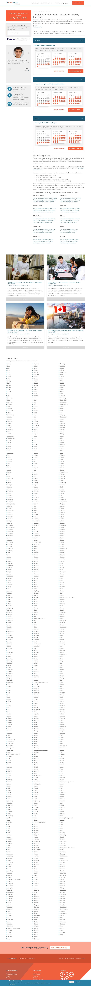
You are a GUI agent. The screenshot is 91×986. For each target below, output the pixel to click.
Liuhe (35, 627)
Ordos (35, 773)
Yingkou (62, 779)
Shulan (61, 406)
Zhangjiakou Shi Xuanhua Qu (67, 847)
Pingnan (36, 790)
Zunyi (61, 934)
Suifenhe (62, 429)
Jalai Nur (9, 936)
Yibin (61, 756)
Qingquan (36, 839)
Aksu (8, 366)
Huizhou (9, 915)
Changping (10, 497)
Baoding (9, 417)
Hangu (9, 809)
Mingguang (36, 692)
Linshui (35, 612)
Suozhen (62, 444)
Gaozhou (9, 733)
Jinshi (35, 451)
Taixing (62, 463)
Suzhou (62, 446)
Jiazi (35, 398)
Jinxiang (36, 453)
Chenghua (10, 525)
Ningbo (35, 762)
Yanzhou (62, 748)
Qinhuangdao (37, 849)
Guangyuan (10, 748)
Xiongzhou (62, 692)
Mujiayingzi (36, 714)
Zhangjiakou (63, 845)
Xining (61, 661)
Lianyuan (36, 563)
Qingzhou (36, 847)
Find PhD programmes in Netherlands (42, 222)
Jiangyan (36, 376)
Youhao (62, 796)
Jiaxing (35, 393)
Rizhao (35, 877)
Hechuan (9, 822)
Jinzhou (35, 455)
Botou (9, 470)
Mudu (35, 712)
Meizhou (36, 680)
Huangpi (9, 890)
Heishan (9, 835)
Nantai (35, 743)
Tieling (61, 497)
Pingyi (35, 796)
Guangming (10, 743)
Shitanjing (62, 385)
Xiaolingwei (63, 620)
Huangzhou (10, 898)
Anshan (9, 385)
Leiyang (36, 540)
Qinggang (36, 835)
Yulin (61, 809)
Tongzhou (62, 512)
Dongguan (10, 620)
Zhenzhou (62, 881)
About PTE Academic (46, 3)
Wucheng (62, 559)
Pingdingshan (37, 784)
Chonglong (10, 542)
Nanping (36, 741)
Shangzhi (36, 913)
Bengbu (9, 449)
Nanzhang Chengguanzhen (40, 750)
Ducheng (9, 639)
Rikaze (35, 875)
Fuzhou (9, 716)
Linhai (35, 599)
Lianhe (35, 555)
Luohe (35, 654)
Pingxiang (36, 794)
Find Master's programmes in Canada (69, 210)
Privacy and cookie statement (20, 983)
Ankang (9, 376)
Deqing (9, 601)
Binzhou (9, 459)
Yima (61, 773)
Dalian (9, 557)
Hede (8, 826)
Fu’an (8, 688)
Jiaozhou (36, 387)
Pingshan (36, 792)
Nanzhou (36, 752)
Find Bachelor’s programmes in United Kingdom (45, 198)
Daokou (9, 569)
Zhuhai (62, 915)
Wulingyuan (63, 572)
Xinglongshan (63, 654)
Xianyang (62, 616)
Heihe (8, 832)
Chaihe (9, 482)
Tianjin (61, 489)
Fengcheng (10, 669)
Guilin (8, 758)
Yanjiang (62, 737)
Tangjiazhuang (63, 472)
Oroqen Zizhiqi (37, 775)
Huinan (9, 913)
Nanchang (36, 718)
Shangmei (36, 902)
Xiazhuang (62, 631)
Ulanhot (62, 519)
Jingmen (36, 432)
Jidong (35, 400)
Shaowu (36, 928)
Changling (9, 495)
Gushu (9, 773)
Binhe (8, 457)
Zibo (61, 926)
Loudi (35, 642)
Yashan (62, 750)
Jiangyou (36, 381)
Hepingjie (9, 843)
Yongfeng (62, 794)
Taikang (62, 457)
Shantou (36, 922)
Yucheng (62, 801)
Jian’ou (35, 368)
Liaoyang (36, 572)
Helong (9, 837)
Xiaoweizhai (63, 627)
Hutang (9, 932)
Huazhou (9, 905)
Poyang (36, 805)
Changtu (9, 506)
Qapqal (35, 826)
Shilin (61, 374)
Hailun (9, 790)
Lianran (36, 559)
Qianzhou (36, 830)
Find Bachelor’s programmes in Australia (43, 239)
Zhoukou (62, 902)
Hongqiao (9, 858)
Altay (8, 368)
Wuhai (61, 565)
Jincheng (36, 423)
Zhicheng (62, 883)
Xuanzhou (62, 705)
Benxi (8, 451)
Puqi (35, 816)
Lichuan (36, 582)
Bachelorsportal (37, 973)
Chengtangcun (11, 527)
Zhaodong (62, 858)
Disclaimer (61, 958)
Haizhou (9, 796)
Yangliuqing (63, 726)
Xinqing (62, 669)
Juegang (36, 474)
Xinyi (61, 680)
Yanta (61, 741)
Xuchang (62, 707)
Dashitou (9, 578)
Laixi (35, 512)
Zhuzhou (62, 924)
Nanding (36, 722)
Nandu (35, 724)
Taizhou (62, 468)
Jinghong (36, 427)
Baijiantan (9, 402)
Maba (35, 667)
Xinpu (61, 667)
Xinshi (61, 671)
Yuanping (62, 799)
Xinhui (61, 659)
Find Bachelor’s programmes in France (70, 219)
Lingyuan (36, 597)
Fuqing (9, 699)
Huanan (9, 881)
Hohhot (9, 852)
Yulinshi (62, 811)
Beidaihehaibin (11, 438)
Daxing (9, 586)
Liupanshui (36, 629)
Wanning (62, 531)
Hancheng (10, 801)
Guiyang (9, 767)
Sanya (35, 892)
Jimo (35, 417)
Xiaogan (62, 618)
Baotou (9, 423)
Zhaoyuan (62, 866)
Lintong (36, 614)
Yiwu (61, 788)
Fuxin (8, 703)
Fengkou (9, 675)
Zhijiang (62, 888)
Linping (35, 605)
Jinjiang (35, 444)
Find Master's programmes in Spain (69, 241)
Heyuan (9, 847)
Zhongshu (62, 892)
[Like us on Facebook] (62, 974)
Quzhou (36, 871)
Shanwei (36, 924)
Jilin (34, 415)
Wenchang (62, 544)
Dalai (8, 552)
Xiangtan (62, 599)
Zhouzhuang (63, 907)
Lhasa (35, 548)
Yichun (61, 765)
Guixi (8, 765)
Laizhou (36, 516)
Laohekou (36, 533)
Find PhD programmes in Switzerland (42, 232)
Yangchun (62, 718)
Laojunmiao (37, 535)
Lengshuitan (37, 544)
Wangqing (62, 529)
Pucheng (36, 807)
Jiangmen (36, 372)
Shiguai (62, 368)
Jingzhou (36, 434)
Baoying (9, 425)
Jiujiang (35, 463)
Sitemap (83, 958)
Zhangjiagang (63, 841)
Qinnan (35, 852)
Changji (9, 489)
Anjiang (9, 374)
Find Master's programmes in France (69, 220)
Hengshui (9, 839)
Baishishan (10, 410)
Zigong (61, 928)
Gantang (9, 720)
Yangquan (62, 729)
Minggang (36, 690)
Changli (9, 493)
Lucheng (36, 650)
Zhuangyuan (63, 913)
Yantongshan (63, 746)
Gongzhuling (10, 741)
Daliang (9, 559)
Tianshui (62, 493)
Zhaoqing (62, 862)
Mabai (35, 669)
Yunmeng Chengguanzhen (66, 818)
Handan (9, 807)
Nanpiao (36, 739)
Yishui (61, 786)
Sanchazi (36, 883)
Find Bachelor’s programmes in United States (44, 208)
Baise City (9, 406)
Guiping (9, 760)
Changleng (10, 491)
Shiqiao (62, 383)
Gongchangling (11, 739)
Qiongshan (36, 860)
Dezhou (9, 605)
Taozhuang (63, 482)
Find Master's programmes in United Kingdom (44, 200)
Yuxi (61, 826)
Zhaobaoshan (63, 856)
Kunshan (36, 502)
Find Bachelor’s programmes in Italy (69, 229)
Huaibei (9, 869)
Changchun (10, 485)
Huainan (9, 877)
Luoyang (48, 11)
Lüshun (36, 665)
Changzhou (10, 510)
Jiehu (35, 402)
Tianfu (61, 487)
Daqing (9, 572)
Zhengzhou (37, 40)
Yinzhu (61, 784)
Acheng (9, 364)
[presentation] (8, 53)
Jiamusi (35, 366)
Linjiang (36, 601)
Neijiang (36, 756)
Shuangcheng (63, 400)
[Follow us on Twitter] (62, 979)
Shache (36, 894)
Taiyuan (36, 118)
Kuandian (36, 497)
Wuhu (61, 569)
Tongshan (62, 510)
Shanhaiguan (37, 915)
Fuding (9, 690)
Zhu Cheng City (64, 909)
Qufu (35, 866)
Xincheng (62, 644)
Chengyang (10, 529)
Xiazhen (62, 629)
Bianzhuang (10, 453)
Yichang (62, 758)
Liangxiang (36, 552)
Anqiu (8, 383)
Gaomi (9, 726)
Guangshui (10, 746)
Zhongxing (62, 896)
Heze (8, 849)
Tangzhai (62, 478)
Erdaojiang (10, 652)
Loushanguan (37, 644)
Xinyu (61, 682)
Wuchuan (62, 561)
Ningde (35, 765)
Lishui (35, 625)
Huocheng (10, 926)
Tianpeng (62, 491)
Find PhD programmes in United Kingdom (43, 201)
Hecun (9, 824)
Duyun (9, 646)
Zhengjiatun (63, 873)
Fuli (8, 695)
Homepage (36, 11)
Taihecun (62, 455)
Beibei (9, 434)
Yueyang (62, 807)
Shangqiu (36, 905)
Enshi (8, 650)
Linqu (35, 610)
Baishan (9, 408)
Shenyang (62, 364)
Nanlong (36, 733)
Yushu (61, 822)
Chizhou (9, 540)
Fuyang (9, 705)
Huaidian (9, 873)
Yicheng (62, 760)
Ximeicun (62, 642)
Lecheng (36, 538)
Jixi (34, 472)
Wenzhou (62, 555)
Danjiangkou (10, 565)
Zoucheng (62, 932)
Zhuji (61, 917)
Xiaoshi (62, 625)
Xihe (61, 637)
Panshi (35, 779)
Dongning (9, 629)
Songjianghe (63, 417)
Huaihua (9, 875)
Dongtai (9, 633)
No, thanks (78, 982)
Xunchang (62, 712)
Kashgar (36, 493)
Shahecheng (37, 896)
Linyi (35, 620)
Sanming (36, 886)
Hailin (8, 788)
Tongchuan (63, 499)
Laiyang (36, 514)
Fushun (9, 701)
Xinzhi (61, 686)
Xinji (61, 663)
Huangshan (10, 892)
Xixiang (62, 703)
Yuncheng (62, 813)
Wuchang (62, 557)
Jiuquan (35, 468)
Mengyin (36, 684)
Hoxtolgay (10, 862)
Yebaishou (62, 754)
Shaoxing (36, 930)
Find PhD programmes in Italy (67, 232)
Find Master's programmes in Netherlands (43, 220)
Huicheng (9, 909)
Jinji (34, 442)
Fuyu (8, 709)
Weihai (61, 538)
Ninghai (36, 767)
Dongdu (9, 616)
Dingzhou (9, 612)
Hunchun (9, 924)
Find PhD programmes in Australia (41, 243)
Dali (8, 555)
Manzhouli (36, 675)
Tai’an (61, 453)
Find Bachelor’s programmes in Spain (69, 239)
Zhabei (62, 837)
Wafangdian (63, 525)
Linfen (35, 589)
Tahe (61, 451)
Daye (8, 589)
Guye (8, 777)
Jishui (35, 461)
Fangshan (9, 659)
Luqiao (35, 663)
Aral (8, 393)
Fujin (8, 692)
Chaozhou (10, 519)
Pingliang (36, 788)
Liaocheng (36, 569)
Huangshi (9, 894)
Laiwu (35, 510)
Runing (35, 879)
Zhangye (62, 849)
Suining (62, 436)
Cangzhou (10, 478)
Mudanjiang (37, 709)
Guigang (9, 756)
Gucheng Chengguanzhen (13, 754)
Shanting (36, 919)
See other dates (59, 71)
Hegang (9, 830)
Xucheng (62, 709)
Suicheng (62, 427)
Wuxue (62, 582)
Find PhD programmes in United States (43, 212)
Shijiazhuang (63, 372)
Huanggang (10, 883)
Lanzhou (36, 531)
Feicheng (9, 661)
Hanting (9, 813)
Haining (9, 794)
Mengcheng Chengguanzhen (41, 682)
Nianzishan (36, 760)
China (42, 11)
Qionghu (36, 858)
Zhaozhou (62, 871)
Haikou (9, 782)
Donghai (9, 622)
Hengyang (10, 841)
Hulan (8, 917)
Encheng (9, 648)
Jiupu (35, 465)
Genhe (9, 737)
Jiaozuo (36, 389)
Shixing (62, 389)
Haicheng (9, 779)
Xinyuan (62, 684)
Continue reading (37, 27)
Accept (72, 982)
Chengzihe (10, 533)
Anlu (8, 379)
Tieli (61, 495)
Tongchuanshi (63, 502)
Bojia (8, 463)
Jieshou (35, 406)
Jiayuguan (36, 395)
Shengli (35, 936)
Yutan (61, 824)
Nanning (36, 737)
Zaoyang (62, 832)
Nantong (36, 746)
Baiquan (9, 404)
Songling (62, 419)
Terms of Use (78, 958)
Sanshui (36, 888)
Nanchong (36, 720)
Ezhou (9, 656)
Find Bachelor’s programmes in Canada (70, 208)
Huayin (9, 902)
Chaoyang (10, 514)
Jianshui (36, 383)
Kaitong (36, 482)
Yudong (62, 805)
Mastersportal (36, 974)
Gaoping (9, 729)
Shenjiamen (37, 939)
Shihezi (62, 370)
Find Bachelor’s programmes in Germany (70, 198)
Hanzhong (10, 816)
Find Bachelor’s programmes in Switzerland (44, 229)
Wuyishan (62, 586)
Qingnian (36, 837)
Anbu (8, 370)
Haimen (9, 792)
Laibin (35, 508)
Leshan (36, 546)
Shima (61, 379)
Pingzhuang (37, 801)
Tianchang (62, 485)
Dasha (9, 574)
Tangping (62, 474)
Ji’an (8, 939)
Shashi (35, 934)
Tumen (62, 514)
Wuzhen (62, 589)
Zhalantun (62, 839)
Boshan (9, 468)
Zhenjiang (62, 877)
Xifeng (61, 635)
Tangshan (62, 476)
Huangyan (10, 896)
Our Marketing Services (11, 974)
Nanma (36, 735)
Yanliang (62, 739)
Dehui (8, 595)
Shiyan (61, 391)
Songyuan (62, 425)
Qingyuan (36, 845)
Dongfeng (9, 618)
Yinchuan (62, 775)
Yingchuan (62, 777)
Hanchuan (10, 805)
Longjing (36, 637)
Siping (61, 410)
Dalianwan (10, 561)
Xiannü (61, 610)
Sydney (26, 70)
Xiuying (61, 701)
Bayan (9, 427)
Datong (9, 580)
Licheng (36, 578)
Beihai (9, 442)
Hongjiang (10, 856)
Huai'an (9, 866)
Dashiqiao (10, 576)
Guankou (9, 752)
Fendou (9, 665)
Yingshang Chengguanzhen (67, 782)
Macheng (36, 671)
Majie (35, 673)
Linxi (35, 616)
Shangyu (36, 911)
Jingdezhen (36, 425)
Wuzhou (62, 591)
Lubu (35, 648)
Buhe (8, 474)
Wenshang (62, 550)
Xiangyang (62, 603)
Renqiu (35, 873)
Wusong (62, 574)
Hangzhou (10, 811)
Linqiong (36, 608)
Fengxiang (10, 682)
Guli (8, 769)
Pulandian (36, 809)
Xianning (62, 608)
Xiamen (62, 595)
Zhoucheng (63, 898)
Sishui (61, 412)
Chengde (9, 521)
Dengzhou (10, 597)
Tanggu (62, 470)
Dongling (9, 627)
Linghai (35, 595)
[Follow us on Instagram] (67, 979)
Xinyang (62, 678)
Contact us (8, 978)
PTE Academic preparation (62, 3)
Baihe (8, 400)
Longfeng (36, 631)
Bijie (8, 455)
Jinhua (35, 436)
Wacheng (62, 523)
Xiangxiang (62, 601)
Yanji (61, 735)
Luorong (36, 656)
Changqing (10, 499)
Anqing (9, 381)
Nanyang (36, 748)
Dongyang (10, 637)
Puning (35, 813)
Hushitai (9, 930)
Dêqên (9, 599)
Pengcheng (36, 782)
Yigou (61, 769)
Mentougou (37, 686)
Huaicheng (10, 871)
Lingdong (36, 593)
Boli (8, 465)
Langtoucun (37, 521)
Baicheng (9, 398)
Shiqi (61, 381)
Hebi (8, 820)
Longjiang (36, 635)
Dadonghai (10, 548)
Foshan (9, 686)
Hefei (8, 828)
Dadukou (9, 550)
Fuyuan (9, 714)
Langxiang (36, 523)
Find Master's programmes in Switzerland (43, 231)
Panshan (36, 777)
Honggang (10, 854)
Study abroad (34, 3)
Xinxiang (62, 675)
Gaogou (9, 724)
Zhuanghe (62, 911)
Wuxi (61, 578)
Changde (9, 487)
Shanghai (36, 900)
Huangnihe (10, 888)
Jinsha (35, 449)
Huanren (9, 900)
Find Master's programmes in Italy (68, 231)
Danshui (9, 567)
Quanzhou (36, 864)
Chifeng (9, 538)
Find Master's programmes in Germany (70, 200)
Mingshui (36, 695)
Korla (35, 495)
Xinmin (61, 665)
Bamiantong (10, 415)
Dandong (9, 563)
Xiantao (62, 614)
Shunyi (61, 408)
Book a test (77, 3)
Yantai (61, 743)
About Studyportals (10, 973)
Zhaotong (62, 864)
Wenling (62, 546)
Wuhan (62, 567)
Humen (9, 922)
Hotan (9, 860)
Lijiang (35, 584)
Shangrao (36, 907)
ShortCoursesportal (38, 978)
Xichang (62, 633)
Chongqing (10, 544)
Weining (62, 542)
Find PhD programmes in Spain (68, 243)
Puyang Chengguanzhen (40, 822)
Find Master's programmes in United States (44, 210)
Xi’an (36, 79)
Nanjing (36, 731)
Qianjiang (36, 828)
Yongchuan (63, 792)
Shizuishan (62, 395)
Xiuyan (61, 699)
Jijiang (35, 412)
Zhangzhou (63, 852)
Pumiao (36, 811)
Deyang (9, 603)
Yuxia (61, 828)
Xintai (61, 673)
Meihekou (36, 678)
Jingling (35, 429)
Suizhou (62, 440)
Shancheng (36, 898)
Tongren (62, 508)
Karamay (36, 491)
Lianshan (36, 561)
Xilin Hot (62, 639)
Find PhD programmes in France (68, 222)
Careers (8, 976)
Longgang (36, 633)
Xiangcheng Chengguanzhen (67, 597)
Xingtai (61, 656)
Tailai (61, 459)
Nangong (36, 729)
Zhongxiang (63, 894)
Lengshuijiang (37, 542)
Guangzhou (10, 750)
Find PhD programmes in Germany (68, 201)
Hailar (8, 786)
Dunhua (9, 642)
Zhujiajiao (62, 919)
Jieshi (35, 404)
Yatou (61, 752)
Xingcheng (62, 650)
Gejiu (8, 735)
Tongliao (62, 506)
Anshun (9, 387)
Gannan (9, 718)
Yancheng (62, 716)
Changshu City (11, 504)
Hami (8, 799)
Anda (8, 372)
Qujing (35, 869)
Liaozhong (36, 576)
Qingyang (36, 843)
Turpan (62, 516)
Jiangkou (36, 370)
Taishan (62, 461)
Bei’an (9, 432)
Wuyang (62, 584)
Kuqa (35, 506)
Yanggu (62, 722)
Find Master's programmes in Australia (43, 241)
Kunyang (36, 504)
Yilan (61, 771)
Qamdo (36, 824)
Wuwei (61, 576)
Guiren (9, 762)
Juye (35, 476)
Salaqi (35, 881)
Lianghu (36, 550)
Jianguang (36, 374)
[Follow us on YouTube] (71, 974)
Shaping (36, 932)
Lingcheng (36, 591)
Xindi (61, 646)
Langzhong (36, 525)
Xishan (61, 695)
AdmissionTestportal (38, 979)
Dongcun (9, 614)
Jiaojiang (36, 385)
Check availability (75, 71)
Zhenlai (62, 879)
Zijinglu (61, 930)
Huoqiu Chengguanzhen (13, 928)
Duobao (9, 644)
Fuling (8, 697)
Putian (35, 818)
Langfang (36, 519)
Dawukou (9, 584)
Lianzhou (36, 565)
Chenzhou (10, 535)
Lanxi (35, 527)
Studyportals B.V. (32, 958)
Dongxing (9, 635)
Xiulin (61, 697)
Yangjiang (62, 724)
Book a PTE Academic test (59, 948)
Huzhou (9, 934)
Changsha (10, 502)
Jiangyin (35, 379)
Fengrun (9, 678)
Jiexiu (35, 408)
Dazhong (9, 591)
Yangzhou (62, 733)
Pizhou (35, 803)
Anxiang (9, 389)
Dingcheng (10, 608)
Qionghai (36, 856)
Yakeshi (62, 714)
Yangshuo (62, 731)
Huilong (9, 911)
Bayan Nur (10, 429)
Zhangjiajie (62, 843)
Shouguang (63, 398)
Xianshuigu (62, 612)
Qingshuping (37, 841)
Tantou (62, 480)
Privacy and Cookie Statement (69, 958)
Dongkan (9, 625)
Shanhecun (36, 917)
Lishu (35, 622)
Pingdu (35, 786)
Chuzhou (9, 546)
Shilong (62, 376)
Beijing (9, 444)
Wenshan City (63, 548)
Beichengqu (10, 436)
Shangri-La (36, 909)
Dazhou (9, 593)
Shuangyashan (63, 404)
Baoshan (9, 421)
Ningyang (36, 771)
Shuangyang (63, 402)
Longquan (36, 639)
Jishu (35, 459)
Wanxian (62, 533)
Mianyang (36, 688)
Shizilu (61, 393)
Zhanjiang (62, 854)
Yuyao (61, 830)
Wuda (61, 563)
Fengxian (9, 680)
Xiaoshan (62, 622)
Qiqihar (35, 862)
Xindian (62, 648)
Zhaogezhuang (64, 860)
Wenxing (62, 552)
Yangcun (62, 720)
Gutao (9, 775)
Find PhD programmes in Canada (68, 212)
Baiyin (8, 412)
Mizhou (36, 707)
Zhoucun (62, 900)
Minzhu (36, 701)
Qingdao (36, 832)
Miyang (35, 705)
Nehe (35, 754)
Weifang (62, 535)
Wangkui (62, 527)
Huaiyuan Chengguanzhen (14, 879)
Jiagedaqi (36, 364)
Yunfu (61, 816)
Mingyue (36, 699)
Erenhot (9, 654)
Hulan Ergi (10, 919)
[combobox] (18, 33)
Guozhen (9, 771)
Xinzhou (62, 688)
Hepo (8, 845)
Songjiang (62, 415)
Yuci (61, 803)
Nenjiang (36, 758)
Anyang (9, 391)
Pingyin (35, 799)
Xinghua (62, 652)
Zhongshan (63, 890)
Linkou (35, 603)
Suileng (62, 434)
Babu (8, 395)
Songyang (62, 423)
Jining (35, 438)
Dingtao (9, 610)
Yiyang (61, 790)
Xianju (61, 605)
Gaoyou (9, 731)
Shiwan (62, 387)
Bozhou (9, 472)
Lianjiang (36, 557)
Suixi (61, 438)
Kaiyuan (36, 485)
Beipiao (9, 446)
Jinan (35, 419)
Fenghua (9, 671)
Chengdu (9, 523)
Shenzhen (62, 366)
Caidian (9, 476)
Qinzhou (36, 854)
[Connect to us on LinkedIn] (67, 974)
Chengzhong (10, 531)
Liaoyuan (36, 574)
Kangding (36, 489)
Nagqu (35, 716)
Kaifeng (36, 478)
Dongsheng (10, 631)
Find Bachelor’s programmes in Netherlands (44, 219)
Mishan (36, 703)
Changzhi (9, 508)
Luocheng (36, 652)
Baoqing (9, 419)
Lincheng (36, 586)
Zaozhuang (63, 835)
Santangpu (36, 890)
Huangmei (10, 886)
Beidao (9, 440)
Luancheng (36, 646)
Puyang (35, 820)
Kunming (36, 499)
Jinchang (36, 421)
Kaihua (35, 480)
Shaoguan (36, 926)
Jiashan (35, 391)
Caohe (9, 480)
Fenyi (8, 684)
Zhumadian (63, 922)
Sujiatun (62, 442)
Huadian (9, 864)
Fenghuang (10, 673)
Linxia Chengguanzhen (39, 618)
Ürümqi (62, 521)
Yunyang (62, 820)
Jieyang (35, 410)
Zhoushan (62, 905)
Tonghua (62, 504)
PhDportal (35, 976)
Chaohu (9, 512)
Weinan (62, 540)
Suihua (61, 432)
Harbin (9, 818)
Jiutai (35, 470)
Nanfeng (36, 726)
